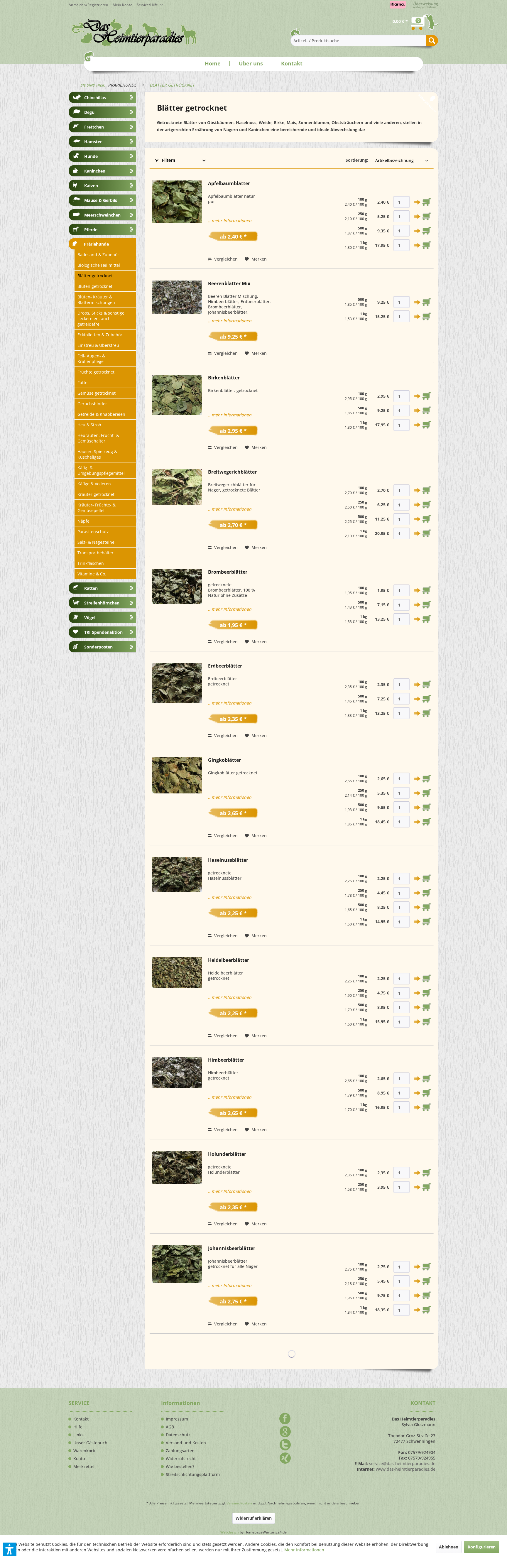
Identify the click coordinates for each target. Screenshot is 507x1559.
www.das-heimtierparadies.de (405, 1469)
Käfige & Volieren (94, 484)
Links (78, 1435)
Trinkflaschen (90, 563)
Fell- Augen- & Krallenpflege (91, 358)
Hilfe (77, 1427)
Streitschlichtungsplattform (193, 1474)
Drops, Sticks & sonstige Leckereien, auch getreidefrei (100, 318)
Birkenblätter (224, 378)
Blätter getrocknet (95, 275)
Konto (79, 1459)
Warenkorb (84, 1451)
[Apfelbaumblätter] (177, 221)
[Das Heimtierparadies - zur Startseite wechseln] (134, 32)
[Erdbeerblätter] (177, 701)
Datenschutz (178, 1435)
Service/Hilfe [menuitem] (148, 4)
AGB (170, 1427)
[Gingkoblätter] (177, 798)
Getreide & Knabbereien (101, 414)
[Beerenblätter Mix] (177, 319)
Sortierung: (357, 160)
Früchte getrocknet (95, 372)
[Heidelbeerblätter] (177, 998)
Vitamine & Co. (91, 574)
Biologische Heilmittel (98, 265)
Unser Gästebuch (90, 1443)
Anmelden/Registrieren (88, 4)
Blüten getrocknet (94, 286)
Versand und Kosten (186, 1443)
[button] (9, 1549)
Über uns (251, 63)
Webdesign (229, 1532)
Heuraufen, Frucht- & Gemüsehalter (98, 438)
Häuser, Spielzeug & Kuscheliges (97, 454)
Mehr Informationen (304, 1550)
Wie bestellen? (180, 1467)
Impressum (177, 1419)
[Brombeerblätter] (177, 607)
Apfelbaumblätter (229, 183)
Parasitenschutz (93, 531)
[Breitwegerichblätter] (177, 510)
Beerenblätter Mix (229, 284)
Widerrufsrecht (181, 1459)
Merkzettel (83, 1467)
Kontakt (291, 63)
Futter (83, 382)
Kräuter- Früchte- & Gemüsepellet (96, 507)
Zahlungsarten (180, 1451)
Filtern (168, 160)
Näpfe (83, 521)
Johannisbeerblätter (231, 1248)
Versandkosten (239, 1503)
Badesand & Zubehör (98, 254)
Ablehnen (448, 1547)
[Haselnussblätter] (177, 898)
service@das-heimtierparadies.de (402, 1463)
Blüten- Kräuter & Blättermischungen (96, 299)
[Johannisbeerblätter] (177, 1286)
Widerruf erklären (254, 1518)
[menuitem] (125, 5)
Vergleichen (225, 259)
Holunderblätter (227, 1154)
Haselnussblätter (228, 860)
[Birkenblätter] (177, 413)
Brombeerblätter (227, 572)
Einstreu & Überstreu (98, 345)
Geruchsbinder (92, 403)
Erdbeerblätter (225, 666)
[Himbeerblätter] (177, 1095)
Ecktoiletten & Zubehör (99, 334)
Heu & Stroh (89, 425)
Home (213, 63)
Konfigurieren (482, 1547)
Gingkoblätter (224, 760)
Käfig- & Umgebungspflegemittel (101, 470)
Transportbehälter (95, 552)
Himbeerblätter (226, 1060)
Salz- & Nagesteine (95, 542)
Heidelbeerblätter (228, 960)
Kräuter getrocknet (95, 494)
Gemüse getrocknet (96, 393)
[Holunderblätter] (177, 1189)
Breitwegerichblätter (232, 472)
